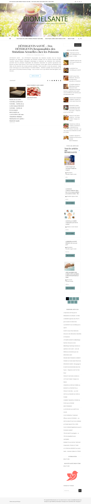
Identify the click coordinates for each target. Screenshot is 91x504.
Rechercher (77, 45)
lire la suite (35, 75)
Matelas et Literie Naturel (72, 226)
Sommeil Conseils (69, 281)
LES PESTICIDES (32, 97)
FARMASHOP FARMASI (68, 485)
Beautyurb (51, 1)
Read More (70, 181)
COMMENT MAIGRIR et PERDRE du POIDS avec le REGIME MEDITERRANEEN (71, 403)
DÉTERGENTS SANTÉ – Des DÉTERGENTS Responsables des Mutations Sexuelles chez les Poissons (35, 48)
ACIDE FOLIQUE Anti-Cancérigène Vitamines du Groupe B (70, 168)
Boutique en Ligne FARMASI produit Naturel (20, 1)
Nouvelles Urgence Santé (70, 174)
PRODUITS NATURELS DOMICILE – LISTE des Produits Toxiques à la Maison (71, 379)
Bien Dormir (69, 279)
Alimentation (69, 172)
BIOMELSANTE (45, 18)
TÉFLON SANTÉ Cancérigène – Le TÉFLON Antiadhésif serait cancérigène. (71, 436)
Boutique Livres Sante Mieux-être (40, 1)
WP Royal (18, 501)
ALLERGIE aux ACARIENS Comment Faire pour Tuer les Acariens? (71, 222)
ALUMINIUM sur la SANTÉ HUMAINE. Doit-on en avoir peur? (71, 243)
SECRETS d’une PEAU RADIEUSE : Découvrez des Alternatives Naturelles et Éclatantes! (72, 333)
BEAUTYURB (66, 459)
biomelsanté (12, 80)
